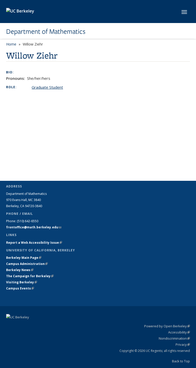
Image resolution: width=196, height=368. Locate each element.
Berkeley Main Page (23, 257)
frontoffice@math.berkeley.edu (33, 227)
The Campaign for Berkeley (30, 276)
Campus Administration (27, 264)
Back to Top (181, 361)
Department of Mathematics (45, 31)
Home (11, 44)
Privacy (183, 344)
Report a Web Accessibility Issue (34, 242)
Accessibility (179, 332)
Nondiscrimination (174, 338)
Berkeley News (19, 270)
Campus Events (20, 288)
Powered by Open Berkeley (167, 326)
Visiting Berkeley (21, 282)
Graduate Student (47, 87)
